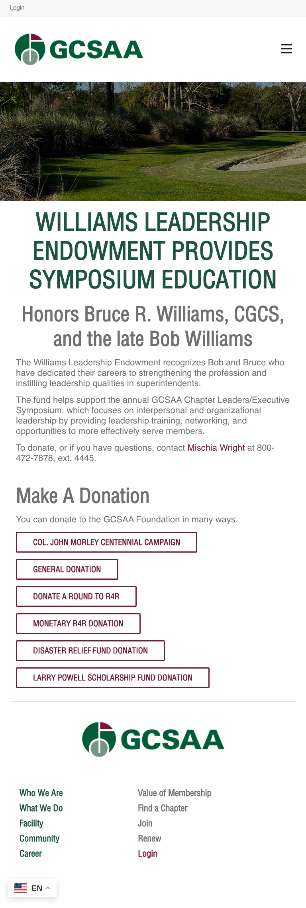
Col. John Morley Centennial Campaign (106, 542)
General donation (67, 569)
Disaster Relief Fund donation (90, 650)
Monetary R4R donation (78, 623)
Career (31, 853)
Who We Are (41, 792)
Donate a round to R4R (76, 596)
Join (145, 823)
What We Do (41, 808)
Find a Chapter (163, 808)
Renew (149, 838)
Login (17, 8)
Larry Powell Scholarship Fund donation (112, 677)
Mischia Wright (216, 448)
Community (39, 838)
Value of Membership (175, 792)
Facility (31, 823)
